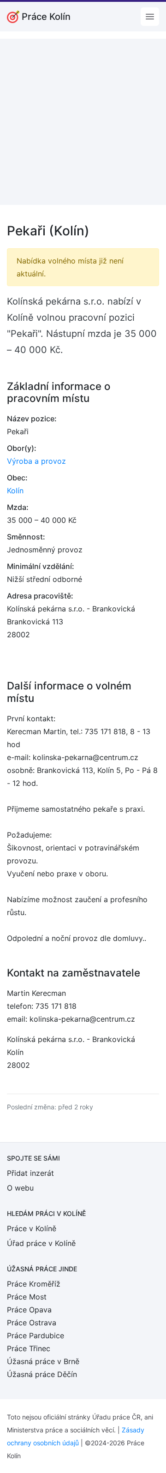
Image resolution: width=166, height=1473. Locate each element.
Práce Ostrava (31, 1322)
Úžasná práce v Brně (43, 1361)
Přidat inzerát (30, 1173)
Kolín (15, 490)
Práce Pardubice (35, 1335)
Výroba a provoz (36, 461)
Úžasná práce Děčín (42, 1374)
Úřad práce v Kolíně (41, 1243)
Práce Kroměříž (33, 1283)
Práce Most (27, 1296)
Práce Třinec (28, 1348)
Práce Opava (29, 1309)
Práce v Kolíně (31, 1228)
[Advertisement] (83, 122)
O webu (20, 1187)
